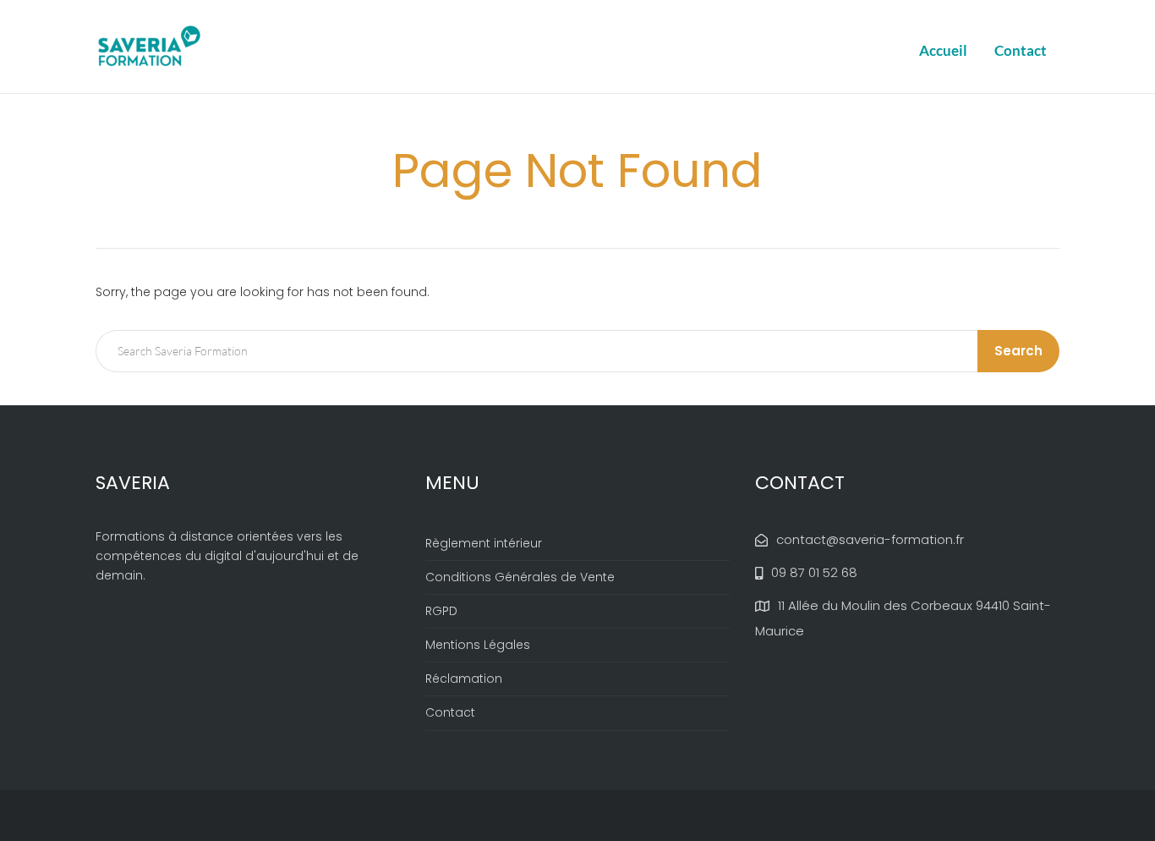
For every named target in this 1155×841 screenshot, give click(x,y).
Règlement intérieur (483, 543)
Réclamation (463, 678)
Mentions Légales (477, 644)
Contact (1020, 50)
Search (1018, 351)
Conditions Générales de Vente (520, 577)
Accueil (943, 50)
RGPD (441, 610)
